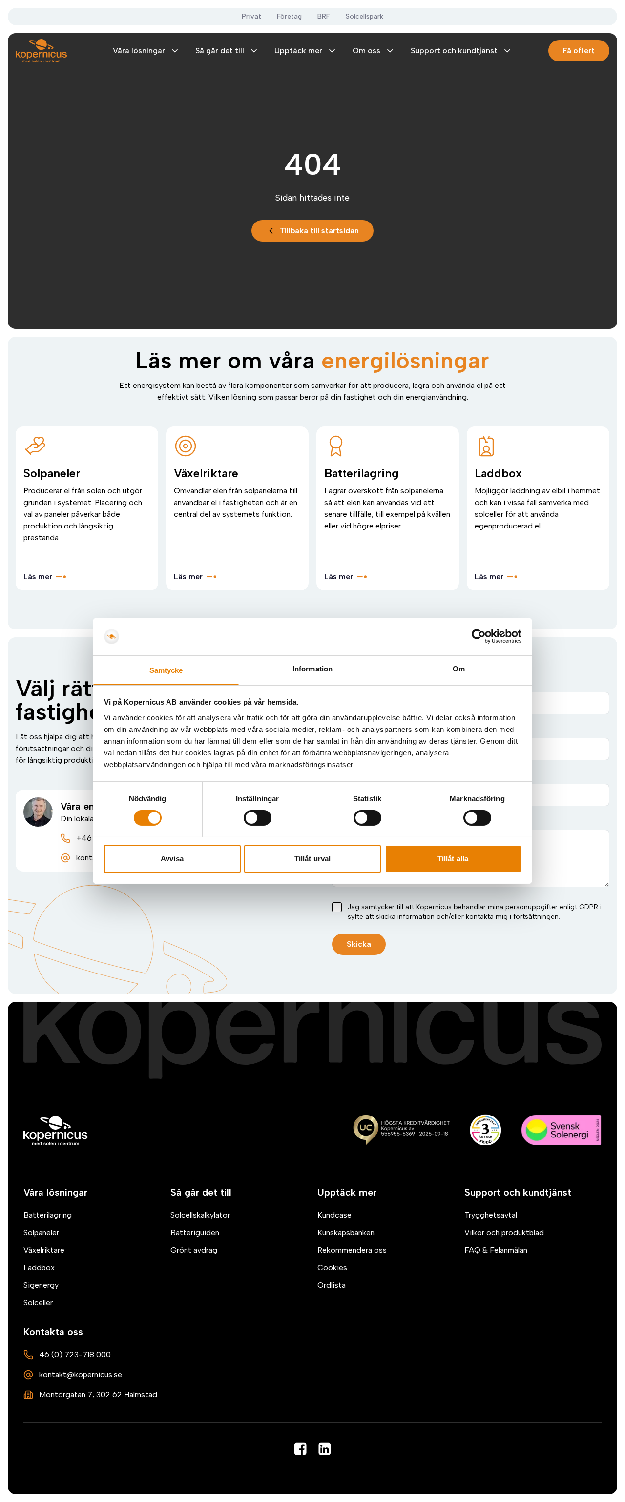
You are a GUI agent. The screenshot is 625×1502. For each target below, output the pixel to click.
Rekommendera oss (352, 1250)
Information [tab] (312, 669)
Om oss (366, 50)
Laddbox (39, 1267)
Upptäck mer (298, 50)
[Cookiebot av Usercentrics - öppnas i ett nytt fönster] (478, 636)
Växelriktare (43, 1250)
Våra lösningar (139, 50)
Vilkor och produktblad (504, 1232)
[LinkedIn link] (324, 1448)
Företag (289, 16)
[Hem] (55, 1130)
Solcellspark (364, 16)
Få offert (579, 50)
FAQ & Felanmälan (495, 1250)
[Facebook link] (300, 1448)
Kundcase (334, 1214)
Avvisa (172, 858)
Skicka (359, 944)
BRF (323, 16)
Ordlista (331, 1285)
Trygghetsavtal (490, 1214)
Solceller (38, 1302)
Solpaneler (41, 1232)
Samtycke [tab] (166, 670)
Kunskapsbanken (346, 1232)
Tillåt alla (453, 858)
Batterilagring (47, 1214)
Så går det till (219, 50)
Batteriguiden (194, 1232)
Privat (251, 16)
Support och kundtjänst (454, 50)
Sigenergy (41, 1285)
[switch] (257, 818)
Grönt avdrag (193, 1250)
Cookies (332, 1267)
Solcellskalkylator (200, 1214)
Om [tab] (459, 669)
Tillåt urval (312, 858)
